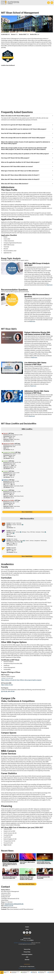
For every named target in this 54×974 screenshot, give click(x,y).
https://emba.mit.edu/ (7, 685)
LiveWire (2, 972)
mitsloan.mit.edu (8, 905)
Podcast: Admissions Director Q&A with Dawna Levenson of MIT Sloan (37, 333)
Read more (49, 285)
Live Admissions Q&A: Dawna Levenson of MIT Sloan (35, 363)
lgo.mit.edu (4, 691)
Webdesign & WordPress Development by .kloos (27, 968)
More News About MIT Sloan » (27, 884)
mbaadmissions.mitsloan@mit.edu (14, 904)
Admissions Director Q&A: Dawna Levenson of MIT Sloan (36, 392)
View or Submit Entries (27, 512)
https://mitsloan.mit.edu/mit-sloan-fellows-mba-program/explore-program (21, 680)
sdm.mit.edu (11, 691)
